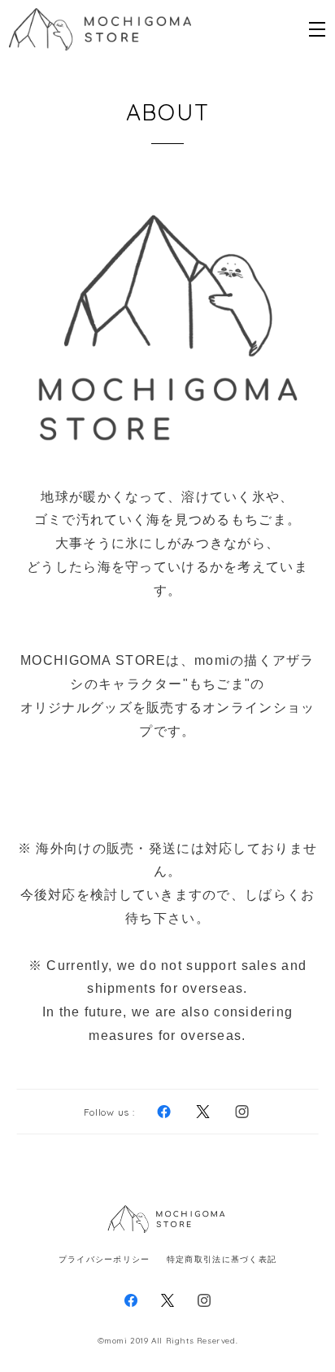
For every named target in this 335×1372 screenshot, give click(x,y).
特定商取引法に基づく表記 (221, 1259)
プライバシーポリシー (104, 1259)
